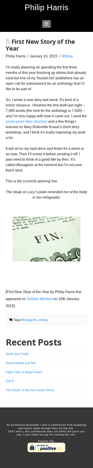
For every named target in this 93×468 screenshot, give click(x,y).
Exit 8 (10, 381)
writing (43, 320)
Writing (67, 56)
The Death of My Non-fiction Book (30, 390)
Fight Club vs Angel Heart (24, 372)
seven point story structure (26, 121)
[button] (46, 24)
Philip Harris (46, 7)
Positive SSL (46, 441)
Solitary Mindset (40, 299)
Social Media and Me (21, 363)
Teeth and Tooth (17, 354)
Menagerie (29, 320)
